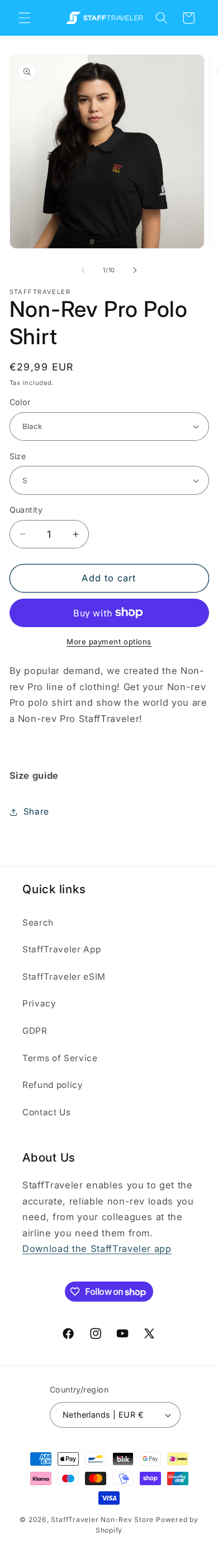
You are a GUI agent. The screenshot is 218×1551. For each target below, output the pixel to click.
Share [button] (36, 811)
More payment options (109, 641)
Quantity (26, 509)
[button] (24, 17)
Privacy (39, 1003)
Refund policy (52, 1085)
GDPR (35, 1030)
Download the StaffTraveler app (97, 1248)
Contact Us (46, 1112)
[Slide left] (83, 270)
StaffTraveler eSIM (64, 976)
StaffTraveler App (61, 949)
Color (20, 402)
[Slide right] (134, 270)
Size (18, 456)
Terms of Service (60, 1058)
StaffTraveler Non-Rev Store (102, 1519)
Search (38, 922)
